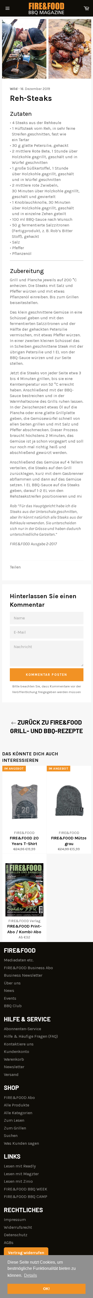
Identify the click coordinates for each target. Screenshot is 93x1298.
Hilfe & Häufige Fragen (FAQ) (31, 1036)
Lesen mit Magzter (21, 1173)
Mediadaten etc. (19, 960)
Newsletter (14, 1066)
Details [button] (30, 1275)
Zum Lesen (14, 1120)
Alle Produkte (16, 1105)
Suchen (11, 1135)
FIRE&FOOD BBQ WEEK (25, 1189)
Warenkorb (14, 1059)
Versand (11, 1074)
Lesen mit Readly (20, 1166)
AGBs (8, 1242)
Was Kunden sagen (21, 1143)
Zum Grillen (15, 1128)
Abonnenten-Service (22, 1028)
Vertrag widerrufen (26, 1252)
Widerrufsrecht (18, 1227)
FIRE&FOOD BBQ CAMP (25, 1196)
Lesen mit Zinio (18, 1181)
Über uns (12, 983)
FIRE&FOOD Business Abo (28, 967)
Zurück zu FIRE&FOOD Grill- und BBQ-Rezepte (46, 726)
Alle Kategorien (18, 1112)
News (9, 990)
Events (10, 998)
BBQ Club (13, 1005)
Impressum (15, 1219)
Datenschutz (15, 1234)
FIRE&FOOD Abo (19, 1097)
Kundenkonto (16, 1051)
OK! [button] (46, 1289)
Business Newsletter (23, 975)
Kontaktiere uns (19, 1044)
